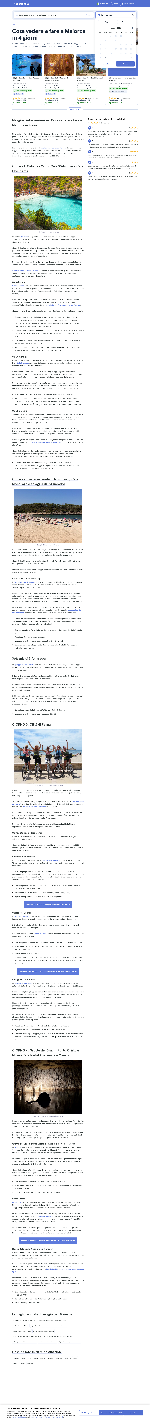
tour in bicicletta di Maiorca (34, 807)
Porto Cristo (17, 1202)
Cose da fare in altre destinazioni (37, 1352)
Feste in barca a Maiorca (21, 1326)
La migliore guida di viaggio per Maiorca (42, 1314)
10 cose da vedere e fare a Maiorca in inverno (51, 1320)
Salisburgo (59, 1358)
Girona (15, 1363)
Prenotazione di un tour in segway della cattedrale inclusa (48, 905)
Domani (125, 22)
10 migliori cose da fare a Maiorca (24, 1320)
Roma (23, 1358)
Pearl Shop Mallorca (44, 1216)
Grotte (18, 1147)
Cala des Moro (18, 286)
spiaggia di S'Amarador (24, 665)
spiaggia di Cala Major (23, 983)
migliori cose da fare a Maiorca (53, 148)
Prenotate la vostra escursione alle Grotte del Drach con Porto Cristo (48, 1241)
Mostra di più (75, 109)
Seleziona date (107, 15)
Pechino (22, 1363)
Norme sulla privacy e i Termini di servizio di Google (47, 1417)
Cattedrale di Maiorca (51, 860)
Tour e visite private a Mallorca (56, 1326)
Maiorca (15, 24)
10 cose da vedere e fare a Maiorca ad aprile (27, 1336)
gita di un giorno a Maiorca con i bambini (48, 442)
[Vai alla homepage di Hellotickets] (21, 3)
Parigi (29, 1358)
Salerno (43, 1358)
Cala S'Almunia (23, 363)
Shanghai (50, 1358)
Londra (36, 1358)
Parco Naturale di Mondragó (25, 582)
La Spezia (68, 1358)
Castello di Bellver (21, 916)
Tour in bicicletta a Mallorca (22, 1331)
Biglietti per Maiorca (37, 1326)
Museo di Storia (40, 934)
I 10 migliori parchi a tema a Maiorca (24, 1342)
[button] (27, 79)
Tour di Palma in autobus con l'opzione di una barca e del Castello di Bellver (48, 971)
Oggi (106, 22)
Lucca (75, 1358)
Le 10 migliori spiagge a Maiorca (43, 1331)
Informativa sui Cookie (18, 1417)
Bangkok (30, 1363)
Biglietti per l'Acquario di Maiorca (69, 1342)
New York (16, 1358)
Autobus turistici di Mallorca (47, 1342)
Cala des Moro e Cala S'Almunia (25, 271)
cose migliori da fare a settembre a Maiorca (62, 305)
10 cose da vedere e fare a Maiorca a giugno (58, 1336)
